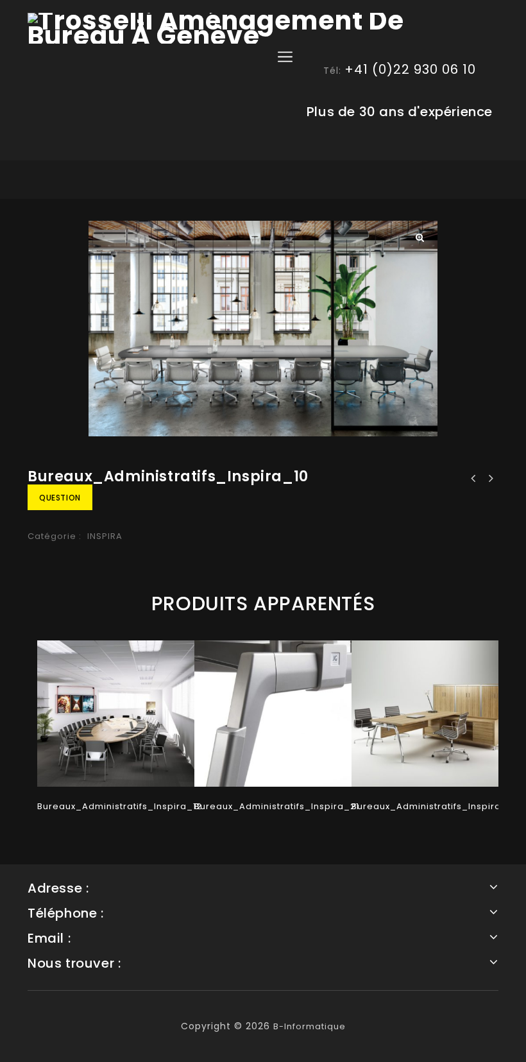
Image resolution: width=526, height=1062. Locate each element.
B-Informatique (309, 1026)
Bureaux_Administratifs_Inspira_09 (490, 479)
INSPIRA (105, 536)
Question (60, 497)
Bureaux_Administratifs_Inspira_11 (473, 479)
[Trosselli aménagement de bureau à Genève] (263, 28)
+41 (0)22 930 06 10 (410, 69)
